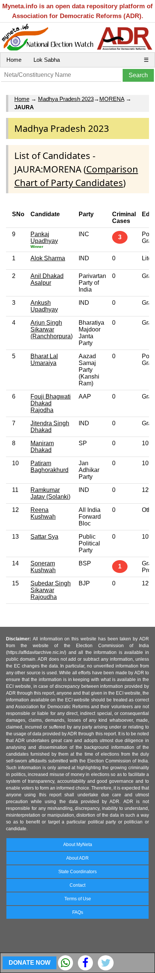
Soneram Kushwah (43, 566)
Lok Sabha (46, 60)
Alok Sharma (47, 258)
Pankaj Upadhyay (44, 237)
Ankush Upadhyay (44, 306)
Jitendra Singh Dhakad (49, 426)
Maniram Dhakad (42, 446)
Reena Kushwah (43, 513)
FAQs (77, 912)
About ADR (77, 858)
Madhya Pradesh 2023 (66, 99)
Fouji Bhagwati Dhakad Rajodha (50, 403)
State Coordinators (77, 871)
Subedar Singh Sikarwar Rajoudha (50, 590)
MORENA (111, 99)
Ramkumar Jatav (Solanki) (50, 493)
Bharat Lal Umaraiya (44, 359)
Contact (77, 885)
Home (13, 60)
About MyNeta (77, 844)
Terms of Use (77, 898)
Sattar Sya (44, 536)
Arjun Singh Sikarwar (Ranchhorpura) (51, 329)
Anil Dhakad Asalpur (47, 279)
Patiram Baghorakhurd (49, 466)
